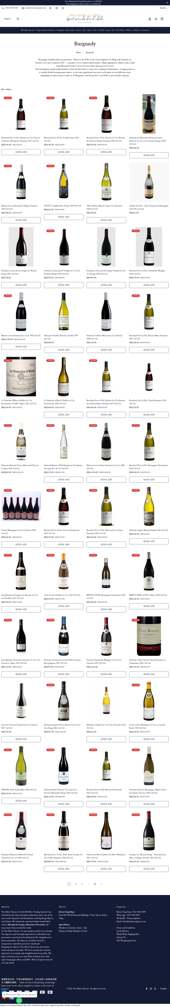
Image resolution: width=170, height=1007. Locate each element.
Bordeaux (51, 30)
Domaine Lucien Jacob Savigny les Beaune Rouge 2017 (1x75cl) (19, 272)
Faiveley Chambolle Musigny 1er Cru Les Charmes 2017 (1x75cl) (104, 662)
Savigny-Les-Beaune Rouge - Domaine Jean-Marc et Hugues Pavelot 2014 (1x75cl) (148, 856)
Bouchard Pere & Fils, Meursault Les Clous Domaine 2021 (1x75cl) (105, 532)
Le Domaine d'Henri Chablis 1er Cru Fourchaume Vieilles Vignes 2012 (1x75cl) (18, 402)
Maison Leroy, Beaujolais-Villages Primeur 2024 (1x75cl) (19, 207)
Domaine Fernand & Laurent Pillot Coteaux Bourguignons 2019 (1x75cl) (62, 662)
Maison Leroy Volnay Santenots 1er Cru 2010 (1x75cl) (106, 467)
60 (95, 884)
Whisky (128, 30)
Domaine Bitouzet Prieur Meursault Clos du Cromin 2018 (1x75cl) (19, 467)
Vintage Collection (42, 30)
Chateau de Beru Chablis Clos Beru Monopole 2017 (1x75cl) (106, 856)
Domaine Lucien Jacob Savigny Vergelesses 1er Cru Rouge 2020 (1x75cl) (106, 272)
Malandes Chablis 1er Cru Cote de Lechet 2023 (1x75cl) (106, 726)
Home (78, 52)
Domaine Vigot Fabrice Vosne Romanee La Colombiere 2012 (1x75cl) (147, 662)
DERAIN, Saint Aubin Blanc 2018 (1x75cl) (19, 789)
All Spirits (136, 30)
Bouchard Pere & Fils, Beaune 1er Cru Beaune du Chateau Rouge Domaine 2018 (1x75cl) (106, 139)
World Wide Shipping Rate (127, 934)
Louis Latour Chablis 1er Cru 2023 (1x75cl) (62, 595)
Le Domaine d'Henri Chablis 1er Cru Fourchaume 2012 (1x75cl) (59, 402)
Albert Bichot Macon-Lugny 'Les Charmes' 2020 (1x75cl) (104, 207)
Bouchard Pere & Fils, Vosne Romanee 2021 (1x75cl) (147, 402)
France (78, 30)
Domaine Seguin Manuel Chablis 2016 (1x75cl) (148, 530)
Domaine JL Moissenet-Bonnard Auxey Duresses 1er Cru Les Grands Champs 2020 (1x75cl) (147, 141)
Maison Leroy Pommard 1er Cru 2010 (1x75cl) (20, 335)
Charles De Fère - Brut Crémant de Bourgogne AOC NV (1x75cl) (148, 207)
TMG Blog (24, 30)
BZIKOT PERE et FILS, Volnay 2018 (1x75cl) (148, 595)
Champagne (60, 30)
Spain (89, 30)
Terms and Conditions (125, 927)
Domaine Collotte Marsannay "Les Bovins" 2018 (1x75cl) (104, 337)
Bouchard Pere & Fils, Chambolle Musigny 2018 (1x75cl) (147, 272)
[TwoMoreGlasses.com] (85, 19)
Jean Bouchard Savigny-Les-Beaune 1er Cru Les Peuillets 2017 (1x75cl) (19, 597)
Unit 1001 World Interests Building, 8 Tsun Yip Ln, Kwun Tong (83, 915)
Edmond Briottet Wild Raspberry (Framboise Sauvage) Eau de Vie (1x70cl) (63, 467)
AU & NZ (101, 30)
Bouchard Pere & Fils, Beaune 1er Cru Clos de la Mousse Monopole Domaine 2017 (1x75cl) (20, 139)
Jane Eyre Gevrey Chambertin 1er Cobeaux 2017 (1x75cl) (19, 726)
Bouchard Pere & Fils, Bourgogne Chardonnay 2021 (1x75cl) (148, 467)
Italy (84, 30)
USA (94, 30)
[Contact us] (19, 1000)
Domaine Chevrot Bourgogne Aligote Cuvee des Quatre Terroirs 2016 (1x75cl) (147, 791)
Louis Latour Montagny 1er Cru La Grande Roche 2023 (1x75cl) (147, 726)
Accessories (144, 30)
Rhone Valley (70, 30)
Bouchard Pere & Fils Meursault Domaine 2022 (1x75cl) (104, 791)
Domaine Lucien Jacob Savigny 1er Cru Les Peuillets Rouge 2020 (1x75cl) (62, 272)
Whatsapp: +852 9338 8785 (128, 915)
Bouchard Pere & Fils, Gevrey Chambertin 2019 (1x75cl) (62, 532)
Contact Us (121, 937)
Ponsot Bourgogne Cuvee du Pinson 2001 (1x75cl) (18, 532)
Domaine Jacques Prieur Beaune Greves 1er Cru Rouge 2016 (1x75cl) (62, 726)
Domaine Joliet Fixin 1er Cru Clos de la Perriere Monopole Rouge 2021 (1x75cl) (60, 791)
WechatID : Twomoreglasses (128, 918)
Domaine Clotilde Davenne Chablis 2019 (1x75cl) (61, 337)
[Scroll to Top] (165, 992)
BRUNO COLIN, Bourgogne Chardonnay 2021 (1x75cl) (106, 597)
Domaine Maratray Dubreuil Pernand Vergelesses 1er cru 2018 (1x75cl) (17, 856)
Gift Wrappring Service (126, 940)
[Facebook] (50, 8)
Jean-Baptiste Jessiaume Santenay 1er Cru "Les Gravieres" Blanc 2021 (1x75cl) (20, 662)
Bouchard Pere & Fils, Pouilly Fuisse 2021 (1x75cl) (61, 139)
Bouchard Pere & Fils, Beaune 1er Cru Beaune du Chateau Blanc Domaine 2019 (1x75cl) (106, 402)
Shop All (31, 30)
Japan (108, 30)
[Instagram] (56, 8)
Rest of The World (118, 30)
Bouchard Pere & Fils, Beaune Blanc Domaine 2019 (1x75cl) (148, 337)
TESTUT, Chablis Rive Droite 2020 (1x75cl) (62, 205)
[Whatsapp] (63, 8)
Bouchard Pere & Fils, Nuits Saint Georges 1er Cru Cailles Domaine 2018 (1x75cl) (63, 856)
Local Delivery (122, 931)
